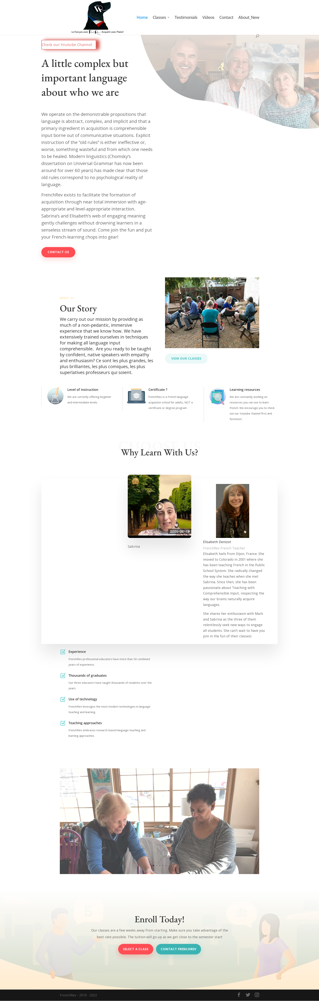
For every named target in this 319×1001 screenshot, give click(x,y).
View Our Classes (186, 358)
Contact (226, 18)
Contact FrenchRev (178, 949)
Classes (159, 18)
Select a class (135, 949)
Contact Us (58, 252)
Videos (208, 18)
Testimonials (186, 18)
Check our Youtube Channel (67, 44)
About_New (248, 18)
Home (142, 18)
